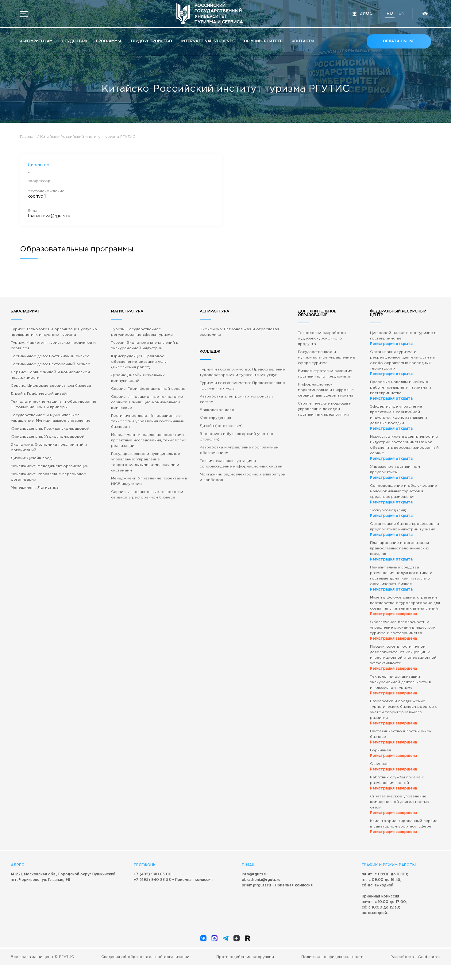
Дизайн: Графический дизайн (39, 393)
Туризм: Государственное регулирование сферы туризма (142, 331)
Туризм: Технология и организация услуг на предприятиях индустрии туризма (54, 331)
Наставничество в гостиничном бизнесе (401, 737)
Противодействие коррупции (245, 957)
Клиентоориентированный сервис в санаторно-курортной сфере (403, 826)
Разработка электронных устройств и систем (237, 399)
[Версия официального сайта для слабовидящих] (425, 13)
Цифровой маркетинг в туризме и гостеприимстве (403, 338)
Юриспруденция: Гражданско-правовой (50, 428)
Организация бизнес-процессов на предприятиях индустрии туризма (404, 529)
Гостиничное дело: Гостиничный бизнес (50, 356)
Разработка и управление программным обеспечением (239, 450)
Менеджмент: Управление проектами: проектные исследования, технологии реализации (148, 440)
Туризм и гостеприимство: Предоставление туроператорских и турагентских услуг (242, 372)
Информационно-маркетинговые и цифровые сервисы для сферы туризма (326, 390)
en (402, 13)
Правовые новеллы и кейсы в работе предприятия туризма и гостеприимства (400, 390)
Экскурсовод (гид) (391, 513)
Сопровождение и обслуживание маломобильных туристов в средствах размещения (403, 494)
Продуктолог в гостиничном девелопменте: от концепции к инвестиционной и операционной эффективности (403, 657)
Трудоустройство (151, 41)
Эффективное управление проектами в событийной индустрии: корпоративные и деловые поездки (398, 417)
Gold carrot (429, 957)
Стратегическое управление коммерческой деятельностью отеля (399, 805)
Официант (393, 766)
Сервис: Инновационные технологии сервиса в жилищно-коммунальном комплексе (147, 402)
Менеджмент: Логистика (35, 487)
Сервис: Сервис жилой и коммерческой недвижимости (50, 374)
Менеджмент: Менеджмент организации (50, 466)
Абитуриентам (36, 41)
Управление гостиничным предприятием (395, 472)
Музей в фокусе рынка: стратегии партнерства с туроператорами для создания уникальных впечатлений (405, 606)
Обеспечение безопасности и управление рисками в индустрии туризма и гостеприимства (403, 630)
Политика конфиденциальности (332, 957)
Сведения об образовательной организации (145, 957)
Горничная (393, 753)
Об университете (263, 41)
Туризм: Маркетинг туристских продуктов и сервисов (53, 345)
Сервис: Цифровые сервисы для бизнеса (51, 385)
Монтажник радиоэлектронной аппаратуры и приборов (243, 477)
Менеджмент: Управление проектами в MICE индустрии (149, 481)
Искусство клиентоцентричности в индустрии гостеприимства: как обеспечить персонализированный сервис (404, 447)
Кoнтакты (303, 41)
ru (390, 13)
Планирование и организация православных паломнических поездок (399, 551)
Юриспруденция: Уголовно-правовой (47, 436)
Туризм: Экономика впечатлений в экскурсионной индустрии (144, 345)
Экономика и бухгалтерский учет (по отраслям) (236, 436)
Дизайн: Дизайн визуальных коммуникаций (138, 378)
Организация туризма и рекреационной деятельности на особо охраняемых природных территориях (402, 363)
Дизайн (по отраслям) (221, 426)
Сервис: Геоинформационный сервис (148, 388)
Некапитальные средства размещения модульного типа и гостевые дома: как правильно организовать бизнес (401, 578)
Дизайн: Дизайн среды (32, 458)
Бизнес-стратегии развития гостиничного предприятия (325, 373)
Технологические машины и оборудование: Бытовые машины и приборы (54, 404)
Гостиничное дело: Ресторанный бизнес (50, 364)
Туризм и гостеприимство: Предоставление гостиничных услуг (242, 385)
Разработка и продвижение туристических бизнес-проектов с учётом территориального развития (403, 712)
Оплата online (399, 41)
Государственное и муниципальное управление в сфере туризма (326, 357)
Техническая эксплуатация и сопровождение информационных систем (241, 463)
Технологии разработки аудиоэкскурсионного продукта (322, 338)
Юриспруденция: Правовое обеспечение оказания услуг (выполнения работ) (139, 362)
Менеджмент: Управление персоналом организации (48, 476)
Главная (28, 136)
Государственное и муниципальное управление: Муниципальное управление (51, 417)
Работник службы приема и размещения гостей (397, 783)
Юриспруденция (215, 418)
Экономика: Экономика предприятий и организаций (49, 447)
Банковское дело (217, 410)
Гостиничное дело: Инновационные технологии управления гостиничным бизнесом (147, 421)
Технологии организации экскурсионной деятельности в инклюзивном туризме (400, 685)
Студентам (74, 41)
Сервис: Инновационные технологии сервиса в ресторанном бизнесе (147, 494)
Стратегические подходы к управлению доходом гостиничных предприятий (324, 409)
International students (208, 41)
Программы (108, 41)
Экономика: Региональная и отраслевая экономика (239, 331)
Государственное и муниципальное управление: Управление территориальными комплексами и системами (145, 462)
